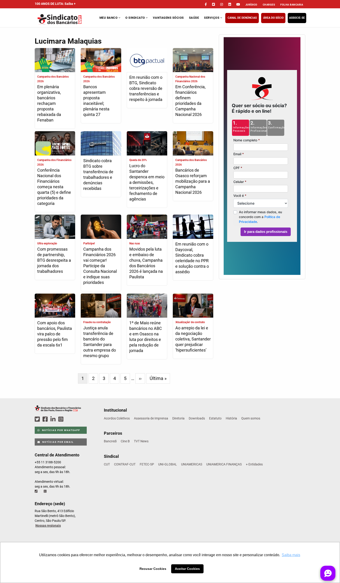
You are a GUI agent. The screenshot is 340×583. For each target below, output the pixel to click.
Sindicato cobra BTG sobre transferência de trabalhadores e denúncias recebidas (98, 174)
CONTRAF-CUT (125, 464)
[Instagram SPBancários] (61, 419)
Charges (269, 4)
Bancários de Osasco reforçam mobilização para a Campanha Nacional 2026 (192, 181)
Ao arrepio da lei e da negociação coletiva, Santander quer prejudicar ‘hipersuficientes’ (193, 338)
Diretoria (178, 418)
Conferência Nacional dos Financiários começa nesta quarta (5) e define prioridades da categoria (54, 187)
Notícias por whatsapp (60, 430)
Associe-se (297, 17)
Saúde (194, 17)
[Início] (66, 19)
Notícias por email (57, 442)
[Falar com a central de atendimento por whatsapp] (45, 491)
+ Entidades (254, 464)
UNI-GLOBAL (167, 464)
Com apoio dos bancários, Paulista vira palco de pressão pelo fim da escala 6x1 (54, 333)
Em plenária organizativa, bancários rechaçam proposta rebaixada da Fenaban (49, 103)
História (231, 418)
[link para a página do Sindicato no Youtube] (238, 4)
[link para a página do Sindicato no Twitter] (213, 4)
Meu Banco (108, 17)
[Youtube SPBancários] (69, 419)
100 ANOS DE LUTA (55, 4)
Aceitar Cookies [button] (187, 569)
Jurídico (251, 4)
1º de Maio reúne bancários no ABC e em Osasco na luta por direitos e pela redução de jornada (145, 336)
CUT (107, 464)
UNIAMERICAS (191, 464)
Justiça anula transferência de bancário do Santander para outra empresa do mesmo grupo (99, 341)
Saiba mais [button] (291, 555)
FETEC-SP (147, 464)
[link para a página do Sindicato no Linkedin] (229, 4)
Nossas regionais (48, 525)
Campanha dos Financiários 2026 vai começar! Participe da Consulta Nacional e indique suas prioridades (100, 266)
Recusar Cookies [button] (152, 569)
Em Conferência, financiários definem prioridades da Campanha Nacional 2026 (190, 100)
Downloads (197, 418)
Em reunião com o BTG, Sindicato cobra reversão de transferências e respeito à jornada (145, 88)
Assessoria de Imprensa (151, 418)
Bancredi (110, 441)
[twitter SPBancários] (38, 419)
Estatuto (215, 418)
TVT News (141, 441)
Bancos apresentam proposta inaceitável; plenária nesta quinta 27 (96, 100)
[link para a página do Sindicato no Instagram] (221, 4)
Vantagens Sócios (168, 17)
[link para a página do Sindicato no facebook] (205, 4)
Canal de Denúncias (242, 17)
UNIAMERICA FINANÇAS (224, 464)
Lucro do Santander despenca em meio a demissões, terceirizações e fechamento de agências (146, 182)
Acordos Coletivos (117, 418)
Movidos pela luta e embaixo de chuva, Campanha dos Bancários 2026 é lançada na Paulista (146, 263)
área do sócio (273, 17)
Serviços (212, 17)
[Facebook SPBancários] (46, 419)
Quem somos (250, 418)
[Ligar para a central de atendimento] (36, 491)
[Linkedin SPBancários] (53, 419)
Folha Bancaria (291, 4)
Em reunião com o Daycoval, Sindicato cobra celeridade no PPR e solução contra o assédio (192, 258)
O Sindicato (135, 17)
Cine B (125, 441)
